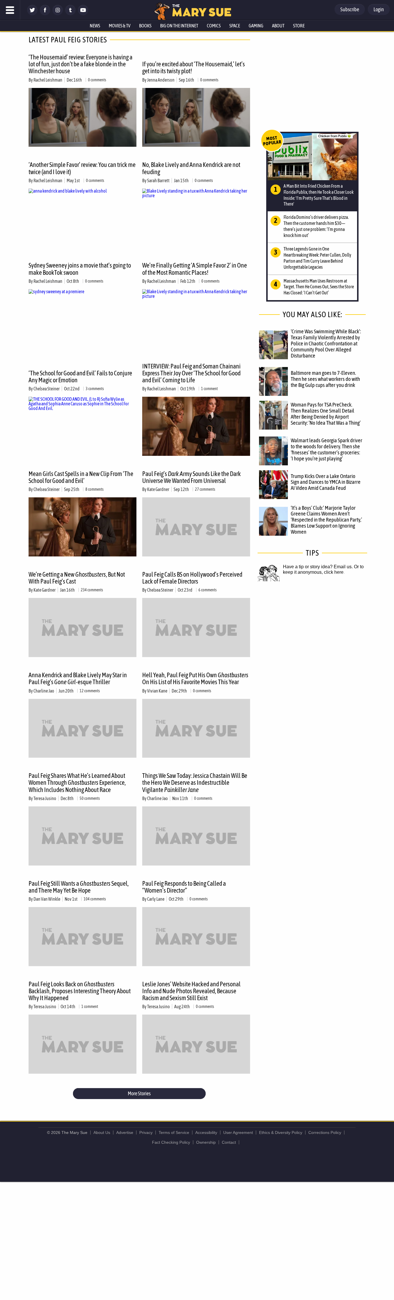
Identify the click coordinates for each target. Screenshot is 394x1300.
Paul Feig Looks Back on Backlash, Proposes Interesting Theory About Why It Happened (80, 991)
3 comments (95, 389)
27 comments (205, 489)
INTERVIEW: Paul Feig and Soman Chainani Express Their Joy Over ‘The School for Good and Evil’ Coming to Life (191, 373)
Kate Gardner (158, 489)
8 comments (94, 489)
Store (299, 26)
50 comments (90, 798)
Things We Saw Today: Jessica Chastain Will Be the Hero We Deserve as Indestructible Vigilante (194, 782)
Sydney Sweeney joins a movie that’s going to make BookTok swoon (80, 268)
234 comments (92, 590)
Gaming (256, 26)
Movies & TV (119, 26)
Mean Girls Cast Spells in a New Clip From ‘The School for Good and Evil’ (81, 477)
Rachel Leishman (47, 79)
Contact (229, 1142)
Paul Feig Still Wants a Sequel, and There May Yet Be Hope (79, 887)
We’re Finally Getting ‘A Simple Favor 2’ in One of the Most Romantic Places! (194, 268)
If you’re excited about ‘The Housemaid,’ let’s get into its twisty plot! (193, 67)
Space (234, 26)
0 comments (97, 80)
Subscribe (349, 9)
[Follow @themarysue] (32, 13)
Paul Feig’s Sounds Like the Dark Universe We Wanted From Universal (191, 477)
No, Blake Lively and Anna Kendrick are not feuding (191, 168)
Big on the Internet (179, 26)
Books (145, 26)
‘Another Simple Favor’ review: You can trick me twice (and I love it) (82, 168)
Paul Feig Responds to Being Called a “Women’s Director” (184, 887)
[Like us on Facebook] (45, 13)
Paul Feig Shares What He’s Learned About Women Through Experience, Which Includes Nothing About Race (77, 782)
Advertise (124, 1132)
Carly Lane (155, 899)
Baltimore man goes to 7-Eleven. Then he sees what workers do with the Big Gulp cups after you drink (325, 379)
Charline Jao (43, 690)
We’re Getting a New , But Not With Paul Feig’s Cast (77, 578)
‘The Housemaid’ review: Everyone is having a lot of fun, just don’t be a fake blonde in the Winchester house (80, 64)
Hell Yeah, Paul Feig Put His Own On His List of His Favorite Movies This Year (195, 678)
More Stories (139, 1093)
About (278, 26)
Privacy (146, 1132)
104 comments (95, 899)
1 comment (209, 389)
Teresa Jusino (44, 798)
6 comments (207, 590)
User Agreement (238, 1132)
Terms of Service (174, 1132)
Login (379, 9)
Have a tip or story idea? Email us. (318, 566)
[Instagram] (57, 13)
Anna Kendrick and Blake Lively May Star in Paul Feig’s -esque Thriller (78, 678)
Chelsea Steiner (46, 388)
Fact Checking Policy (171, 1142)
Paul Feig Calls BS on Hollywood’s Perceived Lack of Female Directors (192, 578)
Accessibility (206, 1132)
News (95, 26)
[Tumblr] (70, 13)
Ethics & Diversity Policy (280, 1132)
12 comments (90, 691)
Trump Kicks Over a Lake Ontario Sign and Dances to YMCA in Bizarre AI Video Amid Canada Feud (326, 482)
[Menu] (10, 10)
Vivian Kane (157, 690)
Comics (214, 26)
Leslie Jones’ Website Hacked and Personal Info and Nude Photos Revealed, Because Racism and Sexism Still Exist (191, 991)
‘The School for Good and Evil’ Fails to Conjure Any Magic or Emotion (80, 376)
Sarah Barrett (158, 180)
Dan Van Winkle (46, 899)
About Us (101, 1132)
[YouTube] (83, 13)
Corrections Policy (324, 1132)
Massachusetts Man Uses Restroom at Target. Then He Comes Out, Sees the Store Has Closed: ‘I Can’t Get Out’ (319, 287)
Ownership (206, 1142)
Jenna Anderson (161, 79)
